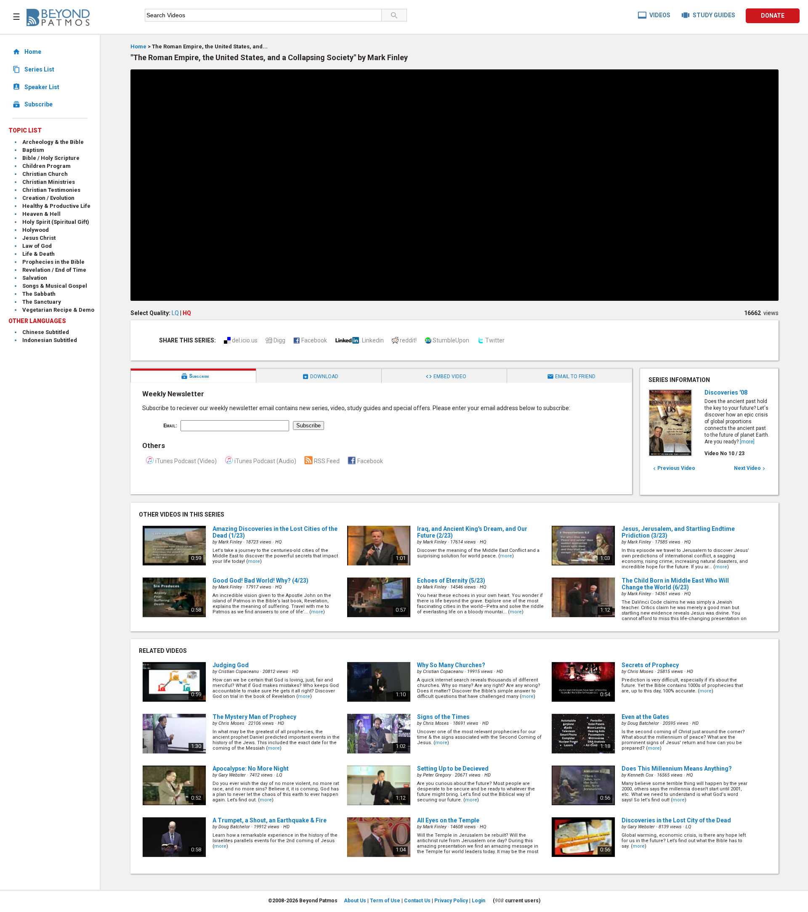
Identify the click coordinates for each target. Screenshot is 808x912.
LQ (175, 313)
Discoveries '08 (725, 392)
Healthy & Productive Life (56, 206)
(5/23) (451, 580)
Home (138, 46)
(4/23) (260, 580)
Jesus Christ (39, 238)
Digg (279, 340)
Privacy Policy (451, 901)
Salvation (34, 278)
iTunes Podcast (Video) (186, 461)
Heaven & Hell (41, 214)
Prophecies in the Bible (53, 262)
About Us (355, 901)
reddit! (408, 340)
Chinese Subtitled (45, 332)
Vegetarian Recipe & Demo (58, 310)
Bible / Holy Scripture (51, 158)
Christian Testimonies (51, 190)
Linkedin (373, 340)
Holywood (35, 230)
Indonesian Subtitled (49, 340)
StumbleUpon (451, 340)
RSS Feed (327, 461)
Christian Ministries (48, 182)
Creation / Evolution (48, 198)
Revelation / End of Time (54, 270)
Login (478, 901)
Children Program (46, 166)
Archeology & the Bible (53, 142)
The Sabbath (39, 294)
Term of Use (385, 901)
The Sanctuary (41, 302)
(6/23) (675, 584)
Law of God (37, 246)
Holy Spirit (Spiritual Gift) (55, 222)
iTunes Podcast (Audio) (265, 461)
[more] (747, 442)
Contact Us (417, 901)
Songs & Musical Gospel (54, 286)
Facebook (314, 340)
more (254, 561)
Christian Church (45, 174)
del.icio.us (245, 340)
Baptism (33, 150)
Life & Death (38, 254)
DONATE (772, 15)
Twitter (495, 340)
